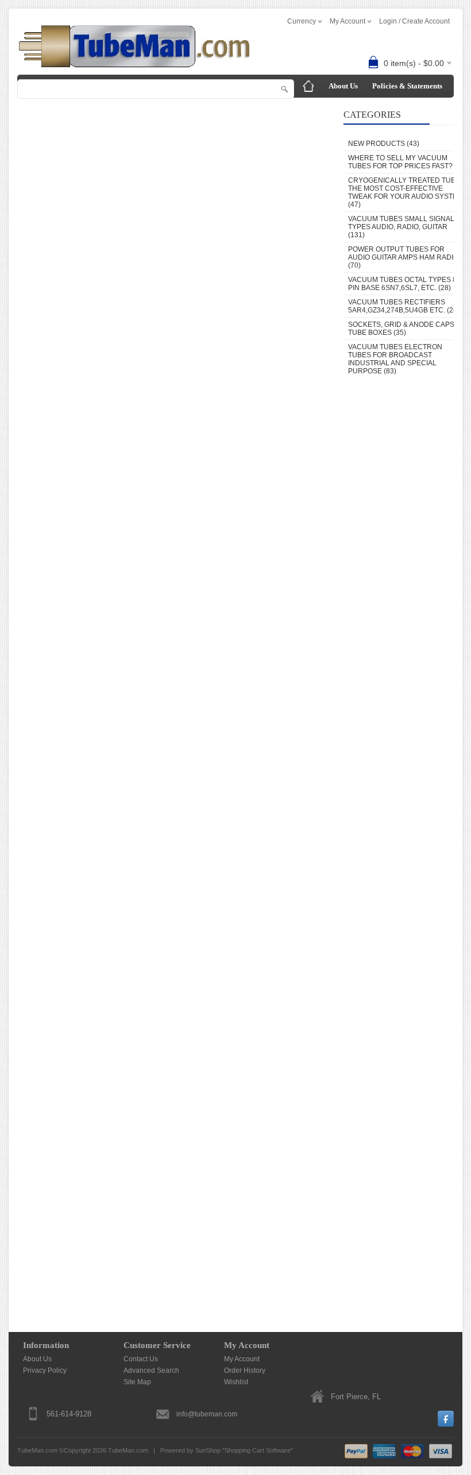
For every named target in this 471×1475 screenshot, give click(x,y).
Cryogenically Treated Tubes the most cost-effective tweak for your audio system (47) (406, 192)
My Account (242, 1359)
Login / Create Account (414, 21)
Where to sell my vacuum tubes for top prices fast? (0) (405, 162)
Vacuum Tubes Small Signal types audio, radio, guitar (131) (401, 227)
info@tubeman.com (206, 1414)
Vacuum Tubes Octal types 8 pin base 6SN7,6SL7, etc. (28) (402, 284)
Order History (244, 1370)
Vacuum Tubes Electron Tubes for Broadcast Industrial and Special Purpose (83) (395, 359)
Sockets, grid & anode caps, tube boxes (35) (402, 329)
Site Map (137, 1382)
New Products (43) (383, 144)
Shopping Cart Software (258, 1450)
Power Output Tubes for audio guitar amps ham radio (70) (403, 257)
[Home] (308, 86)
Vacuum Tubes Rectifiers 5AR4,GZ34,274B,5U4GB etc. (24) (404, 306)
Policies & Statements (407, 86)
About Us (343, 86)
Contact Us (317, 109)
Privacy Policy (45, 1370)
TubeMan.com (128, 1450)
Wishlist (236, 1382)
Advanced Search (151, 1370)
